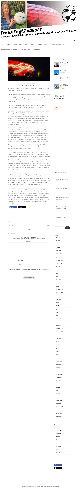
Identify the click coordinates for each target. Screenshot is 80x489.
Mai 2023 (58, 351)
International (33, 83)
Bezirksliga (58, 433)
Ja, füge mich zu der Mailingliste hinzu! (29, 273)
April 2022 (58, 393)
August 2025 (58, 270)
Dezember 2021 (59, 406)
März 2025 (58, 279)
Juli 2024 (58, 305)
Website (20, 264)
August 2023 (58, 341)
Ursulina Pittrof (12, 233)
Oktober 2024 (59, 296)
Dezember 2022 (59, 367)
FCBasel (12, 221)
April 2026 (58, 247)
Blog (2, 44)
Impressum (33, 44)
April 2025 (58, 276)
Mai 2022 (58, 390)
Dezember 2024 (59, 289)
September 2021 (59, 416)
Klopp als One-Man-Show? (64, 78)
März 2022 (58, 397)
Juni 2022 (58, 387)
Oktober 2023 (59, 335)
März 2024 (58, 318)
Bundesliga (29, 83)
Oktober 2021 (59, 413)
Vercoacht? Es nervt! (64, 70)
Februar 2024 (59, 322)
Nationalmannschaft (60, 452)
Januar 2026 (58, 257)
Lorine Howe (59, 179)
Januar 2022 (58, 403)
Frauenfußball (59, 439)
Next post (48, 225)
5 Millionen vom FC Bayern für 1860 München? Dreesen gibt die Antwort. (64, 64)
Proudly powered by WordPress (27, 486)
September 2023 (59, 338)
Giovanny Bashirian (60, 206)
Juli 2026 (58, 237)
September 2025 (59, 266)
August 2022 (58, 380)
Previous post (10, 225)
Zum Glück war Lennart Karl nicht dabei (64, 85)
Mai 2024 (58, 312)
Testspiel (15, 221)
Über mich (8, 44)
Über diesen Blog (17, 44)
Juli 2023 (58, 344)
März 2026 (58, 250)
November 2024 (59, 292)
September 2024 (59, 299)
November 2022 (59, 371)
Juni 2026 (58, 240)
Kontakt (25, 44)
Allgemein (24, 83)
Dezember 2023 (59, 328)
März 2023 (58, 357)
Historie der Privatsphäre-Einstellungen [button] (9, 49)
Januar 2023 (58, 364)
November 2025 (59, 260)
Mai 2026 (58, 244)
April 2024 (58, 315)
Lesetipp (58, 449)
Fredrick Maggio (59, 188)
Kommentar (29, 241)
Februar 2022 (59, 400)
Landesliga (58, 446)
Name (20, 256)
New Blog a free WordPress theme (44, 486)
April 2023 (58, 354)
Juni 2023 (58, 348)
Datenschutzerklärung (42, 44)
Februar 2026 (59, 253)
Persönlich (58, 456)
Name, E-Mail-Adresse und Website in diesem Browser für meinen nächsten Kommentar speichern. (30, 269)
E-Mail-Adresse (20, 260)
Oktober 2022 (59, 374)
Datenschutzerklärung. (59, 164)
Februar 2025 (59, 283)
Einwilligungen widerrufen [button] (25, 49)
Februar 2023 (59, 361)
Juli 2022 (58, 384)
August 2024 (58, 302)
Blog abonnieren (37, 49)
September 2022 (59, 377)
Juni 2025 (58, 273)
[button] (13, 207)
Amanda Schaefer (60, 215)
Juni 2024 (58, 309)
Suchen (67, 227)
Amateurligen (59, 430)
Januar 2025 (58, 286)
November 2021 (59, 410)
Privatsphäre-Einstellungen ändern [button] (57, 44)
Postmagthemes (56, 486)
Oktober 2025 (59, 263)
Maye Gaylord (59, 197)
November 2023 (59, 331)
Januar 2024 (58, 325)
